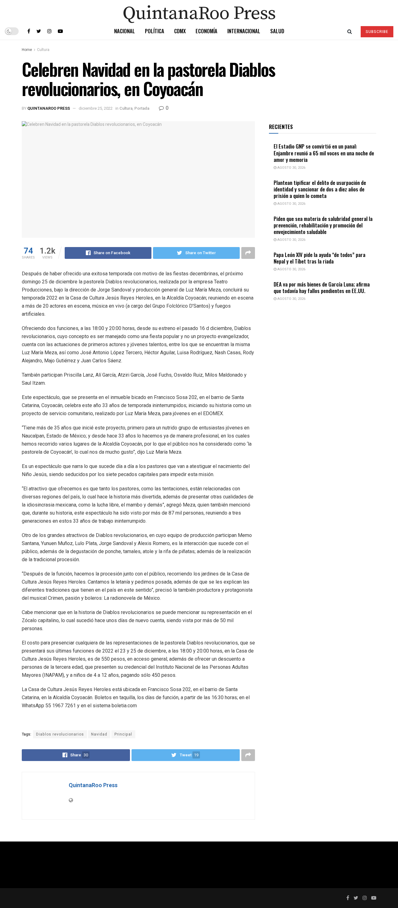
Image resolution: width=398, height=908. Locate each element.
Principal (123, 734)
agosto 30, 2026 (290, 167)
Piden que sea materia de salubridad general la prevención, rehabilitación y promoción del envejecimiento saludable (323, 225)
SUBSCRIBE (377, 31)
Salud (277, 31)
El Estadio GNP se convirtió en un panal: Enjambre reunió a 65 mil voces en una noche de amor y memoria (324, 152)
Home (27, 50)
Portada (141, 108)
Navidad (99, 734)
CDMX (180, 31)
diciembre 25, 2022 (96, 108)
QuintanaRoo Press (48, 108)
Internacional (243, 31)
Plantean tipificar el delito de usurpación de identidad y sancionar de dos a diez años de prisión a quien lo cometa (320, 189)
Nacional (124, 31)
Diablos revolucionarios (60, 734)
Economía (206, 31)
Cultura (43, 50)
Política (154, 31)
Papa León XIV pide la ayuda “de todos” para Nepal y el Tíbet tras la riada (319, 258)
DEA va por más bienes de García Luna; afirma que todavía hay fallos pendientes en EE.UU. (322, 287)
